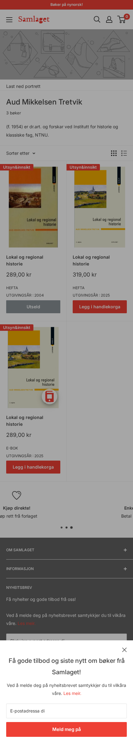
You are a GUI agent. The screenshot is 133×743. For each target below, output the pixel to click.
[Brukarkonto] (109, 19)
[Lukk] (124, 649)
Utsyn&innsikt (16, 167)
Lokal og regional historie (24, 260)
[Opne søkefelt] (97, 19)
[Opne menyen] (9, 19)
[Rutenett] (114, 153)
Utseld (33, 306)
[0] (122, 19)
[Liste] (124, 153)
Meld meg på (66, 729)
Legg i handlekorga (99, 306)
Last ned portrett (23, 86)
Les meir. (72, 693)
